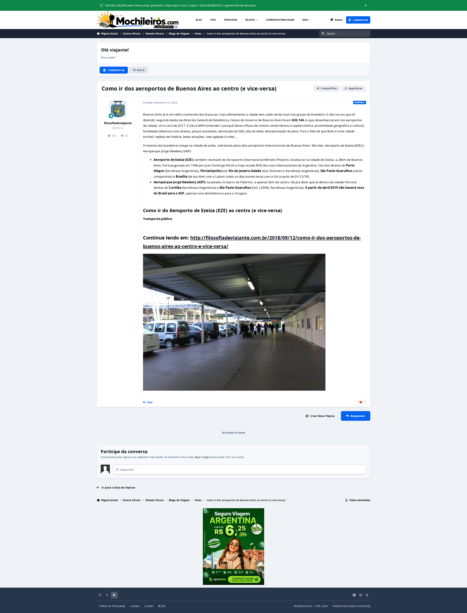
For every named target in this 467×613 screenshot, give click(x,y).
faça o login (202, 457)
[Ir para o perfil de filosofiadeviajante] (117, 109)
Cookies (148, 606)
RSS (163, 606)
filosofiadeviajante (118, 123)
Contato (135, 606)
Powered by (351, 606)
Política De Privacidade (112, 606)
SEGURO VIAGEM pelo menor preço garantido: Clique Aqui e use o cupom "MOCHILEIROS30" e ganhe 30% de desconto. (180, 5)
